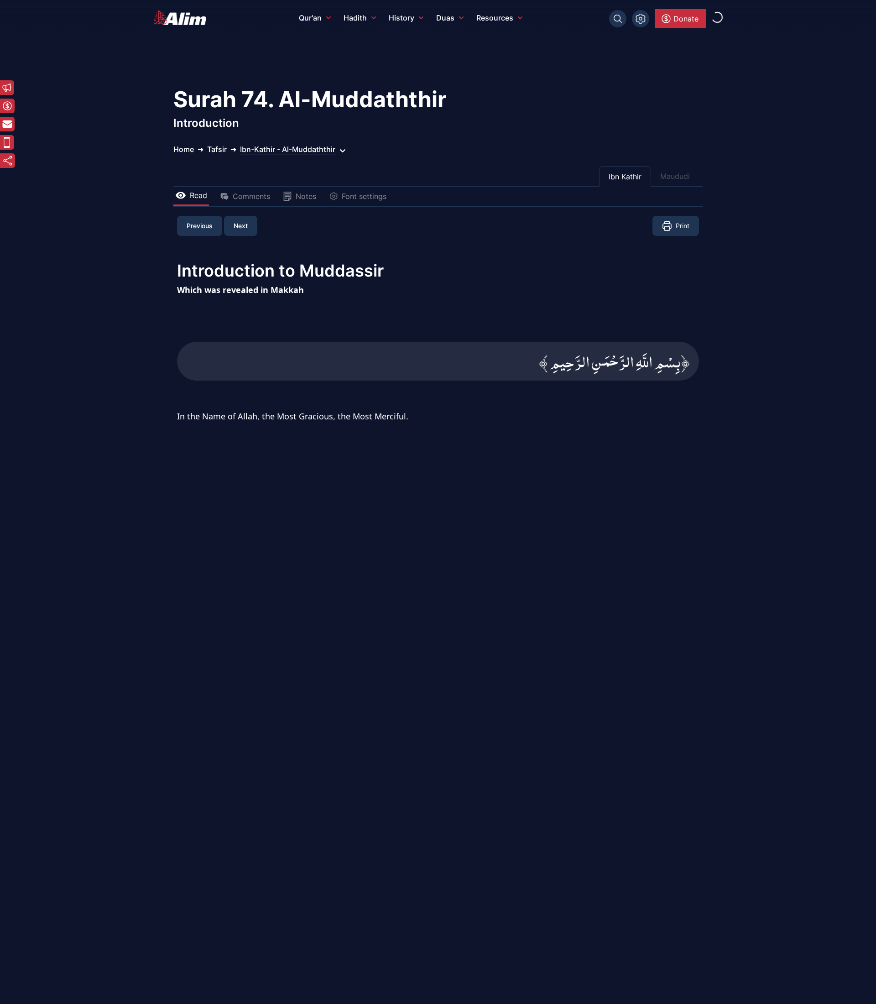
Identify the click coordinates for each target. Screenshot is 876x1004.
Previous (200, 226)
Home (183, 149)
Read (198, 195)
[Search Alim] (617, 18)
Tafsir (217, 149)
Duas (445, 17)
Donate (686, 18)
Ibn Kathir (625, 176)
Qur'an (310, 17)
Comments (251, 196)
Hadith (355, 17)
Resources (494, 17)
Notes (306, 196)
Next (241, 226)
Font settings (364, 196)
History (401, 17)
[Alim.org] (182, 17)
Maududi (675, 176)
